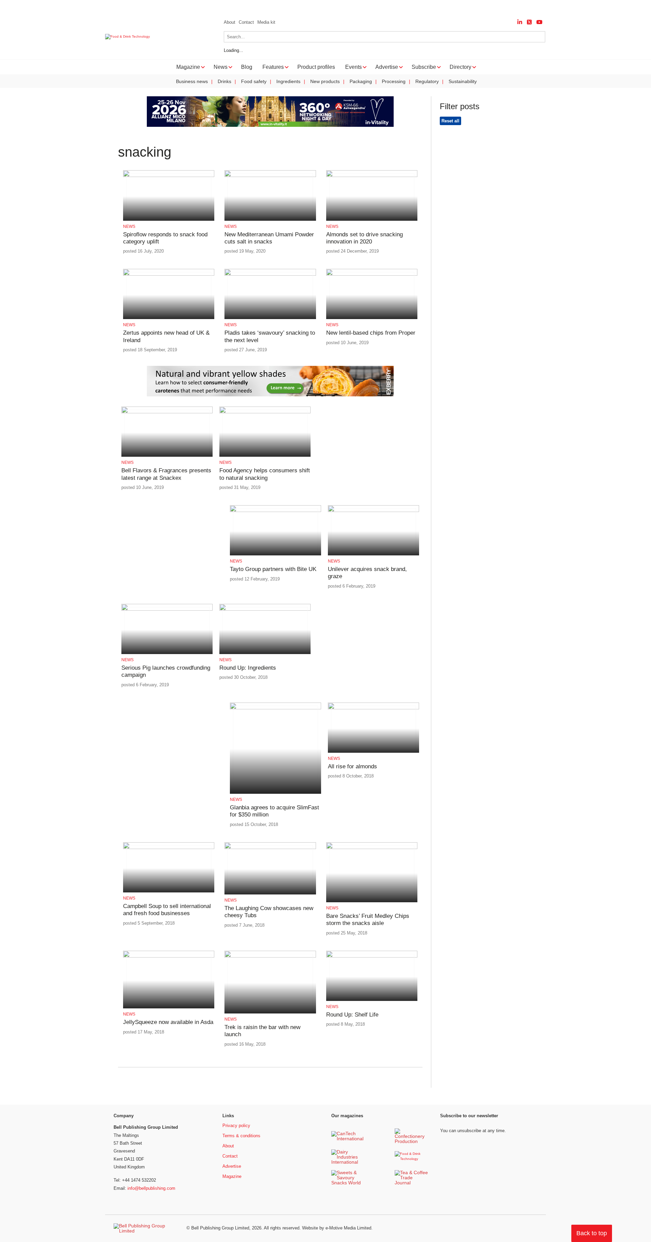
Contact (246, 22)
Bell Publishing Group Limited (220, 1227)
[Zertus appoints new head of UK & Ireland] (168, 274)
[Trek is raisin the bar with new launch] (270, 956)
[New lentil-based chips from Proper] (371, 274)
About (229, 22)
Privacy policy (236, 1125)
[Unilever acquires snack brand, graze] (373, 511)
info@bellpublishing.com (151, 1188)
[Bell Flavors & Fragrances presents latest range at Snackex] (167, 412)
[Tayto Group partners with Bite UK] (275, 511)
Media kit (266, 22)
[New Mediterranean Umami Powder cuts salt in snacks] (270, 176)
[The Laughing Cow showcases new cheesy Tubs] (270, 848)
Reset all (450, 120)
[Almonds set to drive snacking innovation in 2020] (371, 176)
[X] (529, 22)
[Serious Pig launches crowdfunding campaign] (167, 609)
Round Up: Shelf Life (352, 1014)
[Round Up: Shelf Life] (371, 956)
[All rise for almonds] (373, 708)
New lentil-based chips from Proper (370, 333)
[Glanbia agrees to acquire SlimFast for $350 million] (275, 708)
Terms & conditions (241, 1135)
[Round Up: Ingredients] (265, 609)
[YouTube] (539, 22)
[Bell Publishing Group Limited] (145, 1228)
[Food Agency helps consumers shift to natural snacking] (265, 412)
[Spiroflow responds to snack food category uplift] (168, 176)
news (129, 226)
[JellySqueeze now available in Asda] (168, 956)
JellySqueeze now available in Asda (168, 1022)
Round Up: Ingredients (247, 668)
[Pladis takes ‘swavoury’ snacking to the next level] (270, 274)
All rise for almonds (352, 766)
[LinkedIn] (519, 22)
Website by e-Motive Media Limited (336, 1227)
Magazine (231, 1176)
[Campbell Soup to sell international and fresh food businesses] (168, 848)
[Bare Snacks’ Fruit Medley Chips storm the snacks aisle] (371, 848)
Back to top (591, 1233)
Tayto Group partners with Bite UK (273, 569)
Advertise (231, 1166)
